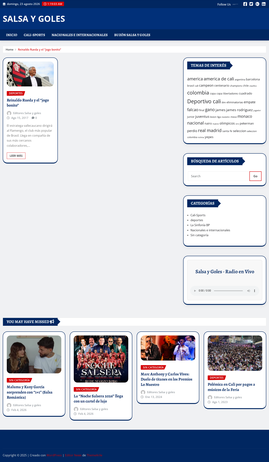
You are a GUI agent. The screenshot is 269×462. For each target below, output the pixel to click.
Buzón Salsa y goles (132, 34)
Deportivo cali (204, 101)
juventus (202, 116)
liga (219, 116)
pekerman (247, 123)
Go (255, 176)
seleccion (239, 131)
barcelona (253, 79)
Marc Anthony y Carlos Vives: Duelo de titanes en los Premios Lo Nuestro (166, 379)
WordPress (54, 455)
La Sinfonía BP (200, 225)
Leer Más (16, 155)
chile (246, 85)
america (195, 79)
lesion (213, 116)
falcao (192, 109)
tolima (201, 137)
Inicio (11, 34)
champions (236, 85)
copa (213, 93)
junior (191, 116)
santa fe (227, 131)
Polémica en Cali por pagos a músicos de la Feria (231, 387)
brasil (190, 85)
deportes (196, 220)
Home (10, 49)
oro (237, 123)
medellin (226, 117)
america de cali (219, 79)
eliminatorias (235, 102)
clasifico (253, 86)
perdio (192, 131)
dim (224, 102)
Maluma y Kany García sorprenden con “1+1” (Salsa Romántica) (30, 392)
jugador (257, 110)
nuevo (216, 123)
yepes (209, 137)
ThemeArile (94, 455)
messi (234, 116)
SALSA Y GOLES (34, 18)
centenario (221, 86)
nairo (208, 123)
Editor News (73, 455)
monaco (245, 116)
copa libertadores (227, 93)
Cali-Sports (34, 34)
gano (210, 109)
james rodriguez (239, 109)
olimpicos (227, 123)
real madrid (210, 130)
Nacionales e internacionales (80, 34)
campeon (206, 85)
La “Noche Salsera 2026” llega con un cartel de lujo (98, 398)
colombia (198, 92)
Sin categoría (199, 235)
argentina (240, 79)
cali (196, 85)
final (201, 110)
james (220, 109)
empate (249, 102)
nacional (195, 123)
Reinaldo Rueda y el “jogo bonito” (39, 49)
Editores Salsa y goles (27, 113)
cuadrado (245, 93)
